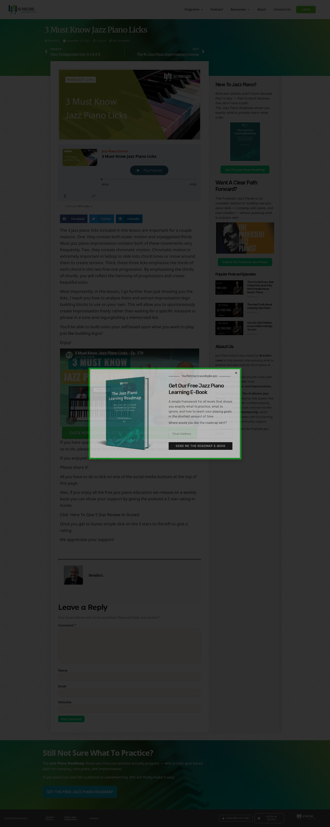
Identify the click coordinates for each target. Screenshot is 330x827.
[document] (165, 413)
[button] (236, 372)
